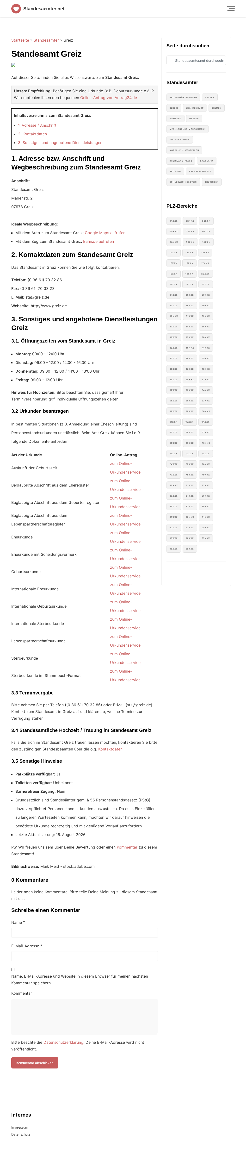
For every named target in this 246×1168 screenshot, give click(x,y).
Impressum (19, 1127)
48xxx (206, 369)
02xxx (190, 221)
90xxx (190, 517)
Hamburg (175, 118)
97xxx (206, 538)
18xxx (174, 274)
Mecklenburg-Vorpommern (188, 129)
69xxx (190, 443)
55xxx (174, 401)
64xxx (206, 422)
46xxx (174, 369)
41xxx (206, 348)
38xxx (206, 337)
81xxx (190, 485)
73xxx (206, 453)
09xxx (190, 242)
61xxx (174, 422)
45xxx (206, 358)
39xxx (174, 348)
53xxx (190, 390)
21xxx (174, 284)
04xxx (174, 231)
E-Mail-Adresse (26, 945)
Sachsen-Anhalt (200, 171)
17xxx (205, 263)
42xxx (174, 358)
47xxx (190, 369)
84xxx (190, 496)
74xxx (174, 464)
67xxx (206, 432)
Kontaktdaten (110, 749)
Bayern (209, 97)
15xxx (174, 263)
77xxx (174, 475)
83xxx (174, 496)
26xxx (206, 295)
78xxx (190, 475)
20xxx (205, 274)
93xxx (190, 527)
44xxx (190, 358)
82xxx (206, 485)
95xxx (174, 538)
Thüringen (212, 182)
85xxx (206, 496)
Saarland (206, 161)
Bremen (216, 108)
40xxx (190, 348)
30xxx (174, 316)
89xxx (174, 517)
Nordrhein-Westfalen (184, 150)
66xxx (190, 432)
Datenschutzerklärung (63, 1042)
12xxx (174, 252)
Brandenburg (195, 108)
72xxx (189, 453)
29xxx (206, 305)
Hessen (194, 118)
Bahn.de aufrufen (98, 241)
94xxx (206, 527)
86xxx (174, 506)
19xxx (189, 274)
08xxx (174, 242)
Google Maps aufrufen (105, 232)
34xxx (190, 326)
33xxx (174, 326)
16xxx (189, 263)
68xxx (174, 443)
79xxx (206, 475)
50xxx (190, 379)
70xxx (206, 443)
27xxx (174, 305)
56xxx (190, 401)
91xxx (206, 517)
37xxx (190, 337)
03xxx (206, 221)
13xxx (189, 252)
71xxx (174, 453)
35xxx (206, 326)
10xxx (206, 242)
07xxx (206, 231)
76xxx (206, 464)
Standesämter (46, 40)
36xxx (174, 337)
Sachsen (175, 171)
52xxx (174, 390)
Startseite (20, 40)
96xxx (190, 538)
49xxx (174, 379)
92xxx (174, 527)
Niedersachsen (180, 139)
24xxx (174, 295)
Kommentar (127, 847)
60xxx (206, 411)
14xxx (205, 252)
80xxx (174, 485)
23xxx (206, 284)
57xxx (206, 401)
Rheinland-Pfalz (181, 161)
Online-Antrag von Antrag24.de (108, 97)
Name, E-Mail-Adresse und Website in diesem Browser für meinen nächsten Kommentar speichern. (79, 979)
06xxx (190, 231)
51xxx (206, 379)
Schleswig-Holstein (183, 182)
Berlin (174, 108)
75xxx (190, 464)
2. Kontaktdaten (32, 133)
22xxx (189, 284)
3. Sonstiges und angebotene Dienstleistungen (60, 142)
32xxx (206, 316)
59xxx (190, 411)
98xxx (174, 549)
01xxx (174, 221)
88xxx (206, 506)
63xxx (189, 422)
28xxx (190, 305)
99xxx (190, 549)
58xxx (174, 411)
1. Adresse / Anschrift (37, 125)
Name (18, 922)
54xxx (206, 390)
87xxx (190, 506)
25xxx (190, 295)
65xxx (174, 432)
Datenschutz (21, 1134)
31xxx (190, 316)
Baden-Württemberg (183, 97)
